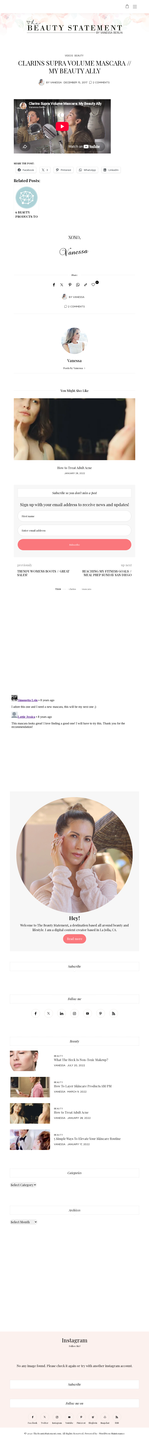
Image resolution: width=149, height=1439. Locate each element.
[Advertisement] (74, 1290)
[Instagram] (74, 1013)
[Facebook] (54, 285)
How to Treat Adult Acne (74, 468)
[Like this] (94, 284)
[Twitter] (61, 285)
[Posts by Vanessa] (41, 82)
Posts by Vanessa (73, 368)
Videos (69, 55)
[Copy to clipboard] (85, 285)
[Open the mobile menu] (135, 6)
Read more (74, 939)
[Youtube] (87, 1013)
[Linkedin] (61, 1013)
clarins (72, 588)
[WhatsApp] (77, 285)
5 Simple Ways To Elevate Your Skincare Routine (87, 1139)
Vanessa (56, 82)
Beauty (78, 55)
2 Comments (101, 82)
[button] (19, 438)
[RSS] (113, 1013)
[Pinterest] (70, 285)
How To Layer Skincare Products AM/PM (83, 1086)
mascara (86, 588)
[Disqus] (74, 641)
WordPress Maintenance (112, 1433)
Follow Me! (74, 1346)
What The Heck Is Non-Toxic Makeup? (81, 1060)
